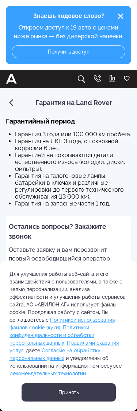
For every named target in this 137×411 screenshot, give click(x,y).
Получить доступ (69, 52)
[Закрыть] (120, 16)
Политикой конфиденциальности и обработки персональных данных (51, 335)
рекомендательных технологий (47, 373)
